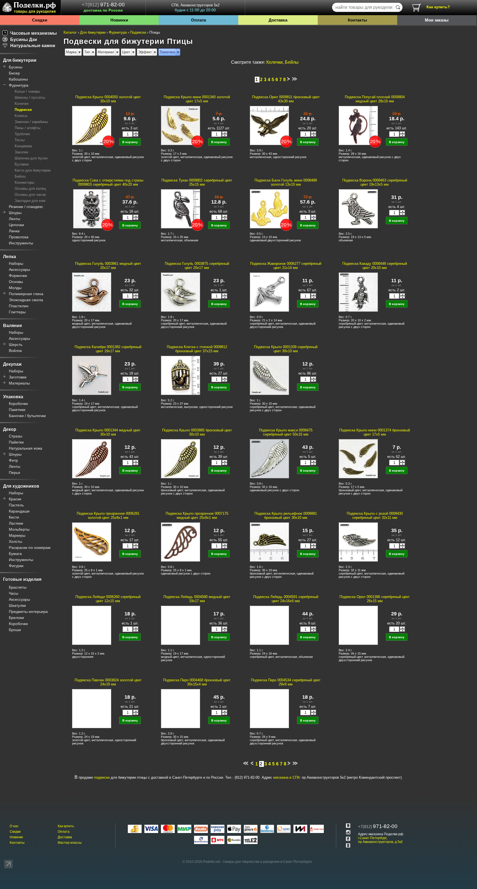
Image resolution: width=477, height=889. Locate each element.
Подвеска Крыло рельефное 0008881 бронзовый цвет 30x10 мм (286, 515)
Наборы (16, 263)
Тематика (167, 52)
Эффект (145, 52)
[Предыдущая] (252, 764)
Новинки (119, 20)
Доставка (278, 20)
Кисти (14, 517)
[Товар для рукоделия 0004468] (180, 708)
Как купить (66, 826)
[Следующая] (288, 79)
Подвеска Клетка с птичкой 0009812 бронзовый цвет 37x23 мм (197, 349)
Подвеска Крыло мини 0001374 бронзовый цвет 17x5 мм (374, 432)
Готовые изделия (22, 579)
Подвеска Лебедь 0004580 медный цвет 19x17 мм (196, 599)
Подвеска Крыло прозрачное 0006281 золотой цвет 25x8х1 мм (108, 515)
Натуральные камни (32, 45)
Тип (87, 52)
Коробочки (18, 403)
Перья (14, 472)
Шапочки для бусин (31, 158)
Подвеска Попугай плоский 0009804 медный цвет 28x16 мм (375, 99)
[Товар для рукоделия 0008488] (269, 208)
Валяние (12, 325)
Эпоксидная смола (26, 300)
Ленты (14, 219)
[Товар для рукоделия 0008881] (269, 541)
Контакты (357, 20)
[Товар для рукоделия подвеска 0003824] (91, 708)
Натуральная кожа (25, 448)
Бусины (15, 67)
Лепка (9, 256)
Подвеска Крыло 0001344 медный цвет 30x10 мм (108, 432)
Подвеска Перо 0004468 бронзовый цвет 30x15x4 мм (196, 682)
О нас (14, 826)
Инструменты (21, 243)
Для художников (21, 486)
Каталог (70, 32)
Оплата (198, 20)
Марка (71, 52)
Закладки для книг (30, 201)
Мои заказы (437, 20)
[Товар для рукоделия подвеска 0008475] (269, 458)
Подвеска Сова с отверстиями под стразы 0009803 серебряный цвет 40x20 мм (108, 182)
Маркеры (17, 535)
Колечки (21, 104)
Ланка (14, 231)
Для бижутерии (19, 60)
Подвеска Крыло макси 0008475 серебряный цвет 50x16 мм (285, 432)
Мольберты (19, 529)
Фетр (13, 460)
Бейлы (20, 176)
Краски (15, 499)
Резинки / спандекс (26, 206)
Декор (9, 429)
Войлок (15, 350)
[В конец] (294, 79)
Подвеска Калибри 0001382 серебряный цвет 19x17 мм (108, 349)
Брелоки (16, 617)
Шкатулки (17, 605)
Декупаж (12, 364)
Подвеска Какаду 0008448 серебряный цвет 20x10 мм (374, 265)
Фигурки (16, 566)
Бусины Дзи (23, 39)
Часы (13, 593)
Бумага (15, 553)
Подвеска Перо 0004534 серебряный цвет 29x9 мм (285, 682)
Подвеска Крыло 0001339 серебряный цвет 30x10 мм (285, 349)
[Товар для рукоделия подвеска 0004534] (269, 708)
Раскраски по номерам (30, 547)
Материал (106, 52)
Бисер (14, 73)
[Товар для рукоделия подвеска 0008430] (358, 541)
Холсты (15, 541)
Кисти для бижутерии (33, 170)
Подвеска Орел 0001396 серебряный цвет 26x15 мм (375, 599)
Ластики (16, 523)
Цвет (126, 52)
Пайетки (16, 442)
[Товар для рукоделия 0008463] (358, 208)
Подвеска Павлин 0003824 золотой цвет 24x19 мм (108, 682)
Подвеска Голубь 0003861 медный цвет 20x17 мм (108, 265)
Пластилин (18, 306)
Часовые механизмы (33, 33)
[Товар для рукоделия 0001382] (91, 375)
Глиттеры (17, 312)
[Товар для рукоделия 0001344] (91, 458)
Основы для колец (30, 188)
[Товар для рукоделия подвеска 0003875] (180, 292)
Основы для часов (30, 195)
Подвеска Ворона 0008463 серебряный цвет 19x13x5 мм (374, 182)
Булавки (22, 164)
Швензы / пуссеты (30, 97)
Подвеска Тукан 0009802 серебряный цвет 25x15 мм (196, 182)
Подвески (23, 110)
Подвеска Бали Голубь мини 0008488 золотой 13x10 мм (286, 182)
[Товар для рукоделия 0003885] (180, 458)
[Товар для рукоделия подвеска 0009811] (269, 125)
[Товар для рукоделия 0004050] (91, 125)
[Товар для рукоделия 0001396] (358, 625)
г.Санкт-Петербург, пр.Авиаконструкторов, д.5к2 (380, 840)
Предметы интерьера (28, 611)
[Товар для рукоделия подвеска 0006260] (91, 625)
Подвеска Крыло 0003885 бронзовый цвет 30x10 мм (197, 432)
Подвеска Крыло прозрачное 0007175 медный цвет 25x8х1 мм (197, 515)
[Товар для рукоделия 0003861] (91, 292)
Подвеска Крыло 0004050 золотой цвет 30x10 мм (108, 99)
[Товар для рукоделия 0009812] (180, 375)
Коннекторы (24, 182)
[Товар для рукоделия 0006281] (91, 541)
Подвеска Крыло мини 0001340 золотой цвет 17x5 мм (197, 99)
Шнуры (15, 212)
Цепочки (16, 225)
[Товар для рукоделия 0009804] (358, 125)
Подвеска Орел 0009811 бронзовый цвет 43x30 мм (286, 99)
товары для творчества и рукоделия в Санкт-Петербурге (267, 862)
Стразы (15, 436)
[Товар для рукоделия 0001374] (358, 458)
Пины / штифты (27, 128)
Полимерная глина (26, 294)
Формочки (18, 275)
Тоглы (20, 140)
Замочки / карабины (31, 122)
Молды (15, 287)
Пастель (16, 505)
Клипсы (21, 116)
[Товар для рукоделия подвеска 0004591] (269, 625)
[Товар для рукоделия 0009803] (91, 208)
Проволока (18, 237)
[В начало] (245, 764)
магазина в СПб (286, 777)
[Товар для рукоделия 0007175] (180, 541)
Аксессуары (19, 269)
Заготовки (17, 377)
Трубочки (22, 134)
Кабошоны (18, 79)
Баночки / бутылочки (27, 415)
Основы (16, 281)
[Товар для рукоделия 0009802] (180, 208)
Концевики (23, 146)
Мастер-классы (70, 843)
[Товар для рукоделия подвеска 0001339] (269, 375)
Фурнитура (18, 85)
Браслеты (17, 587)
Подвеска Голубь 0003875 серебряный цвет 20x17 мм (197, 265)
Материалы (19, 383)
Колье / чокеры (27, 91)
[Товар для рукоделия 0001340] (180, 125)
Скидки (39, 20)
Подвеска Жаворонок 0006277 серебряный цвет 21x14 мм (285, 265)
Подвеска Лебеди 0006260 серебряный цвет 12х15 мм (108, 599)
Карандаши (19, 511)
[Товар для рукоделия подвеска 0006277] (269, 292)
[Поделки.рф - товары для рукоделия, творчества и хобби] (30, 8)
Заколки (21, 152)
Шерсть (15, 344)
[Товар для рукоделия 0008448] (358, 292)
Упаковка (13, 396)
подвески (102, 777)
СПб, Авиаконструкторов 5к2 (195, 7)
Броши (15, 630)
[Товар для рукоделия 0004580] (180, 625)
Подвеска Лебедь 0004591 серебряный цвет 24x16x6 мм (285, 599)
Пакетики (17, 409)
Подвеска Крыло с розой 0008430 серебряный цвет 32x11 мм (375, 515)
